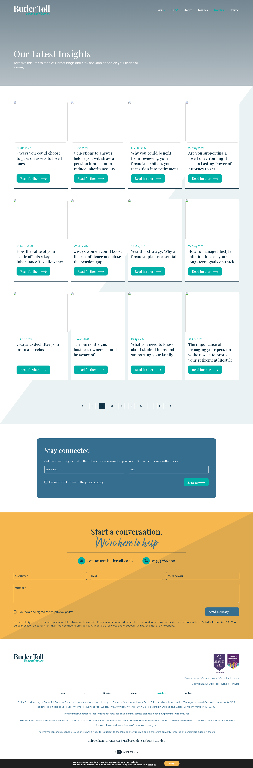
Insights (219, 10)
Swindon (159, 740)
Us (172, 10)
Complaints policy (229, 678)
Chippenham (96, 740)
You (160, 10)
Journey (203, 10)
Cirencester (113, 740)
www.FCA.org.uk (206, 702)
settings (152, 764)
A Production (126, 752)
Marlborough (131, 740)
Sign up (193, 482)
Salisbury (146, 740)
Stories (188, 10)
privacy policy (94, 482)
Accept (172, 763)
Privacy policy (191, 678)
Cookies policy (209, 678)
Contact (234, 10)
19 (160, 406)
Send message (219, 612)
